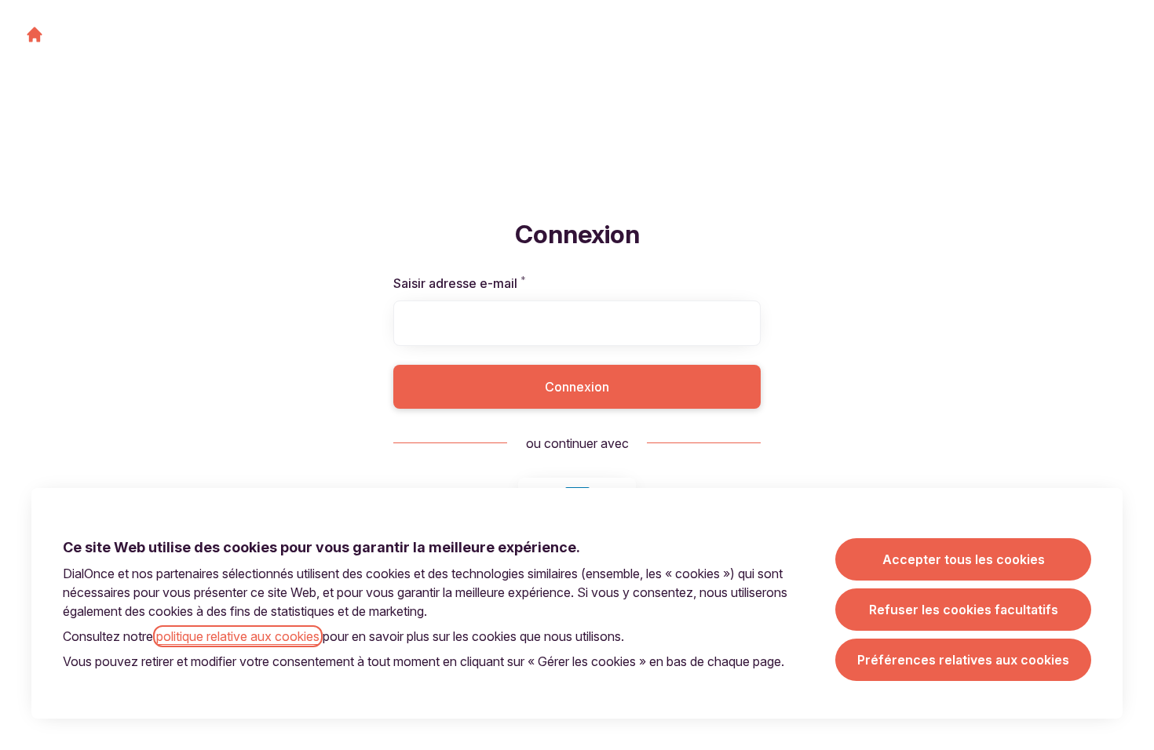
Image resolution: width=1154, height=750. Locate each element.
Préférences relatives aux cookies (963, 660)
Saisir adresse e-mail (479, 283)
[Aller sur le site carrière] (34, 34)
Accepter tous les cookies (963, 559)
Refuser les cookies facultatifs (963, 609)
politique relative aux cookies (238, 636)
